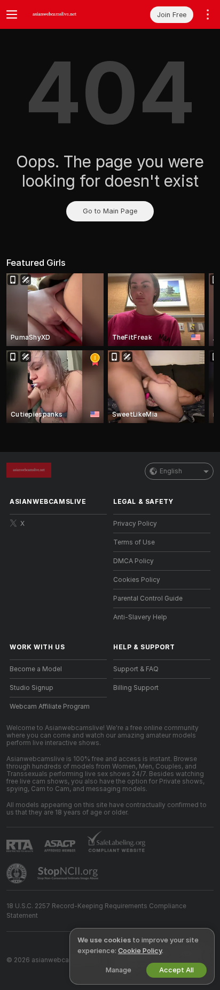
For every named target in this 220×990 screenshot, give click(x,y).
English (171, 471)
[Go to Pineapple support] (17, 873)
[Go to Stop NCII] (68, 873)
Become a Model (36, 669)
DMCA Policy (133, 561)
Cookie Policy (140, 951)
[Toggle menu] (11, 14)
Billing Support (136, 688)
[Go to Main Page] (66, 14)
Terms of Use (134, 542)
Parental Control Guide (148, 598)
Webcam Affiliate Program (50, 706)
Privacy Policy (135, 523)
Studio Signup (31, 688)
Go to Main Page (110, 211)
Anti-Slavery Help (140, 617)
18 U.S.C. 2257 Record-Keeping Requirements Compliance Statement (96, 910)
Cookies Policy (136, 580)
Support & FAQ (136, 669)
